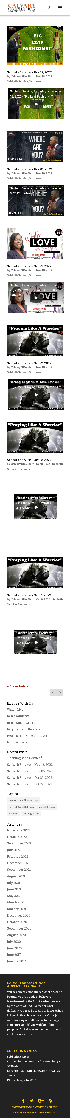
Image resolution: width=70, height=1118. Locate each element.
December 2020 (18, 915)
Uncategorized (31, 813)
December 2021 (18, 863)
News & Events (18, 742)
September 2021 (19, 869)
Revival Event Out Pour (21, 807)
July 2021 (13, 883)
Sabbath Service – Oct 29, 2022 (29, 266)
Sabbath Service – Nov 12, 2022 (29, 72)
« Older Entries (18, 686)
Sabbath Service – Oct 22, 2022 (29, 363)
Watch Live (15, 709)
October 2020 (17, 922)
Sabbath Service (17, 81)
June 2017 (14, 954)
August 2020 (16, 935)
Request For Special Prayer (27, 735)
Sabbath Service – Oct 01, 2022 (29, 595)
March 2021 (15, 902)
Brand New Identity (43, 1112)
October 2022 (17, 837)
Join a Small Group (21, 722)
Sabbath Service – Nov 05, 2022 (29, 169)
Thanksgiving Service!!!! (25, 758)
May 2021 (14, 896)
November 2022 (18, 830)
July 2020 (14, 941)
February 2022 (17, 856)
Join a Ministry (18, 716)
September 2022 (19, 843)
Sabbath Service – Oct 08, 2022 (29, 460)
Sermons (35, 81)
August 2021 (16, 876)
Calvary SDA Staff (22, 76)
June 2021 (14, 889)
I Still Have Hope (29, 800)
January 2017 (16, 961)
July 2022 (14, 850)
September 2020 (19, 928)
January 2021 (16, 909)
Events (12, 800)
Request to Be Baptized (24, 729)
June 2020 (14, 948)
